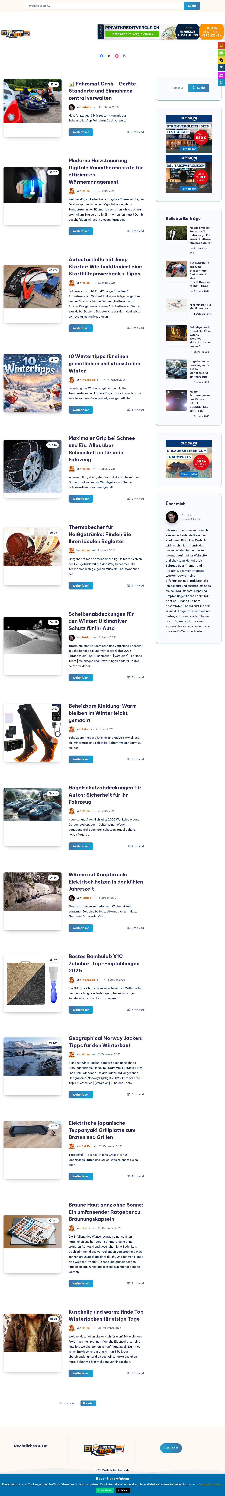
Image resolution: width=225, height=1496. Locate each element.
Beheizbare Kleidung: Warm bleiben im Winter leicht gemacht (103, 713)
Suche (192, 6)
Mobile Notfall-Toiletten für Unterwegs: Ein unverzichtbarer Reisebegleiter (200, 235)
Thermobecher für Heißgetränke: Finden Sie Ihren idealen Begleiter (100, 534)
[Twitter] (109, 55)
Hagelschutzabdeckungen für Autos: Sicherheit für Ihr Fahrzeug (105, 795)
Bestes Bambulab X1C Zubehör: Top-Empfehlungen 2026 (104, 963)
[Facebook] (101, 55)
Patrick (187, 515)
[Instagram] (117, 55)
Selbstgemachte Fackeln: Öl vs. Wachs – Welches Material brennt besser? (200, 336)
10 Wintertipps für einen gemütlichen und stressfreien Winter (104, 363)
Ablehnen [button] (123, 1490)
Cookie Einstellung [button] (209, 1484)
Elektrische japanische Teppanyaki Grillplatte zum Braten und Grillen (102, 1130)
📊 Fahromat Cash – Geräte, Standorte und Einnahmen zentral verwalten (103, 91)
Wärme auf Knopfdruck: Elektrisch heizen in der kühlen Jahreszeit (106, 881)
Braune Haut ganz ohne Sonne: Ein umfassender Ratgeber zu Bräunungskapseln (106, 1212)
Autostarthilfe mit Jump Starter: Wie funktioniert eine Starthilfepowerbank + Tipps (105, 266)
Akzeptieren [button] (104, 1490)
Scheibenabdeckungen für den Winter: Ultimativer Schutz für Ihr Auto (101, 621)
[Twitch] (124, 55)
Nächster (88, 1403)
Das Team (171, 1448)
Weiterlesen (82, 133)
